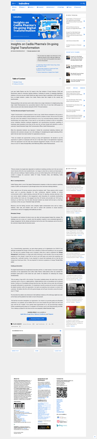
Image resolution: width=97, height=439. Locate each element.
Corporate (40, 7)
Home (14, 7)
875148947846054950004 (22, 415)
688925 (24, 420)
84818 (19, 417)
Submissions (51, 7)
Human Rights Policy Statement (44, 416)
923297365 (22, 411)
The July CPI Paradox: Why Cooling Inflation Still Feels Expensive (77, 67)
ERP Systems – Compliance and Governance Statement (44, 409)
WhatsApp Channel (60, 411)
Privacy (69, 7)
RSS (14, 10)
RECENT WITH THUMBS (73, 52)
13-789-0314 (23, 421)
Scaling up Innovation (18, 84)
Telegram (50, 314)
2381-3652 (18, 410)
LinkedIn (58, 406)
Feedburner (42, 314)
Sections (31, 7)
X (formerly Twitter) (60, 412)
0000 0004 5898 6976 (20, 414)
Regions (22, 7)
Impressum (78, 7)
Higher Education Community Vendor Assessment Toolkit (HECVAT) (43, 414)
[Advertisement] (23, 63)
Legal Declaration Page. (43, 398)
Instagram (59, 405)
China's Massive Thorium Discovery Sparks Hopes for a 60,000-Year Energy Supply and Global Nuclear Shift (75, 290)
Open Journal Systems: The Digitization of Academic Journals (75, 203)
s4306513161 (21, 418)
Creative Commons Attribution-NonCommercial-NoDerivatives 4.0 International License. (44, 387)
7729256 (25, 428)
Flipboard (36, 314)
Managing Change (17, 82)
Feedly (58, 403)
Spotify (58, 410)
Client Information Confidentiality (44, 407)
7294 (23, 419)
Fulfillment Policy (41, 410)
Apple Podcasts (60, 401)
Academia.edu (59, 399)
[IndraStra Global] (24, 4)
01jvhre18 (19, 416)
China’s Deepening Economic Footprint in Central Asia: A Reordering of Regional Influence (75, 246)
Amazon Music (60, 400)
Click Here (40, 421)
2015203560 (26, 412)
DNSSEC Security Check (42, 408)
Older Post (58, 350)
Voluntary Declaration (42, 418)
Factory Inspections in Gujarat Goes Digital (47, 72)
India (29, 41)
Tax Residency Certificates (43, 417)
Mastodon (59, 407)
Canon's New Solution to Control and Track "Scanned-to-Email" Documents (47, 69)
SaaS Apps (61, 7)
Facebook (58, 402)
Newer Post (15, 350)
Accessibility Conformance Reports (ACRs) (43, 404)
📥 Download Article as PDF (36, 319)
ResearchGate (59, 409)
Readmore (79, 190)
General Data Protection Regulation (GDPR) (42, 412)
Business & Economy (20, 41)
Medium (58, 408)
